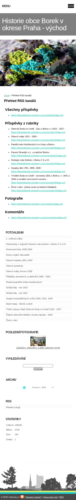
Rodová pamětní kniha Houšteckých (24, 282)
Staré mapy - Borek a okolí (19, 304)
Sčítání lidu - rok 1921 (17, 293)
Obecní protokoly (14, 266)
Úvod (6, 95)
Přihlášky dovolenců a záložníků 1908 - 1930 (28, 276)
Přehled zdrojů (13, 407)
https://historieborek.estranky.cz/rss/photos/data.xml (37, 204)
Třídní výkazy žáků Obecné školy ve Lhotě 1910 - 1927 (33, 309)
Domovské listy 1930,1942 (19, 249)
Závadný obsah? (34, 497)
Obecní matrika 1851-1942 (19, 260)
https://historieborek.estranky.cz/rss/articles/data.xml (37, 115)
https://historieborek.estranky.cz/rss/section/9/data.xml (38, 182)
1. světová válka (14, 238)
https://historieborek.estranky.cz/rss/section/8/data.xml (38, 148)
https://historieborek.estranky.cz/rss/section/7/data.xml (38, 132)
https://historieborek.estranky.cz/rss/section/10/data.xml (38, 190)
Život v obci (11, 320)
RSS (61, 497)
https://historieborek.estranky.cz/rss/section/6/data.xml (38, 171)
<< (24, 387)
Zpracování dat (50, 497)
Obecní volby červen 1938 (19, 271)
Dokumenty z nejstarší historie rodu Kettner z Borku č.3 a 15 (36, 244)
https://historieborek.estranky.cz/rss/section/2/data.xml (38, 140)
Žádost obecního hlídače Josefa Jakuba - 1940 (29, 315)
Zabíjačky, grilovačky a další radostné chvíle (38, 347)
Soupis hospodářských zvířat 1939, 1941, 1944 (29, 298)
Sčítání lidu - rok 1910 (17, 287)
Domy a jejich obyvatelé (17, 255)
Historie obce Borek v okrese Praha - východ (34, 24)
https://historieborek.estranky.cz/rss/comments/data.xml (38, 217)
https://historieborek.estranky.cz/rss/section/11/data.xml (38, 155)
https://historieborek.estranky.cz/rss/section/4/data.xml (38, 163)
